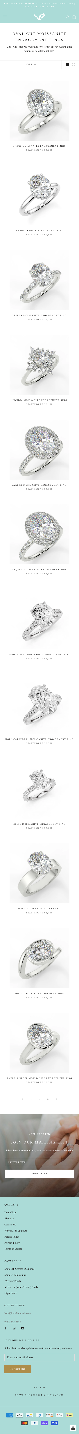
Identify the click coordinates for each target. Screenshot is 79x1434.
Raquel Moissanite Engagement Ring (39, 570)
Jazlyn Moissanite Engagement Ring (39, 485)
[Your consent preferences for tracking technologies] (73, 1428)
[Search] (67, 16)
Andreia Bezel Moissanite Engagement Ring (39, 1078)
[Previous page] (22, 1099)
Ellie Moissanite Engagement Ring (39, 824)
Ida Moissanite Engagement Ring (39, 993)
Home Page (10, 1212)
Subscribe (39, 1173)
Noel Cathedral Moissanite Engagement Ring (39, 739)
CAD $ (38, 1388)
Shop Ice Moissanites (15, 1275)
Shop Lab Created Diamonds (19, 1269)
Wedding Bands (12, 1281)
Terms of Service (13, 1248)
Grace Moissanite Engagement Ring (39, 146)
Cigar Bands (10, 1293)
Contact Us (10, 1224)
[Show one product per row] (67, 64)
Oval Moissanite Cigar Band (39, 909)
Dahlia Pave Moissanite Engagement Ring (39, 654)
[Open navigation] (5, 17)
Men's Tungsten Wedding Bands (21, 1287)
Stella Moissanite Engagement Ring (39, 315)
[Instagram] (14, 1328)
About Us (9, 1218)
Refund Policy (11, 1236)
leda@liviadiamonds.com (17, 1313)
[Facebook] (5, 1328)
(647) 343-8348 (12, 1321)
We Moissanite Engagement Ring (39, 231)
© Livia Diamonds (51, 1395)
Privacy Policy (12, 1242)
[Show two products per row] (73, 64)
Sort (29, 64)
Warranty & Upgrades (15, 1230)
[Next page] (56, 1099)
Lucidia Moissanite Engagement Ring (39, 400)
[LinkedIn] (22, 1328)
